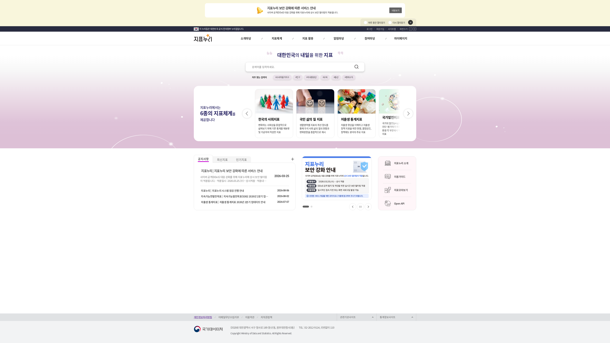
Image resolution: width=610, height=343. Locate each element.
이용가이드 (400, 176)
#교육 (325, 77)
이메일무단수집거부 (228, 317)
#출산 (336, 77)
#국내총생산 (311, 77)
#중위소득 (349, 77)
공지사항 (203, 159)
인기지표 (241, 160)
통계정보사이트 (387, 317)
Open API (399, 203)
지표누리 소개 (401, 163)
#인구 (297, 77)
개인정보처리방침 (203, 317)
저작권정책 (266, 317)
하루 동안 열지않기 (376, 22)
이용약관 (249, 317)
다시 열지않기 (399, 22)
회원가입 (380, 28)
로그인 (370, 28)
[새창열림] (337, 178)
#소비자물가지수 (282, 77)
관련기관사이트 (348, 317)
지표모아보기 (401, 190)
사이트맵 (392, 28)
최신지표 (222, 160)
